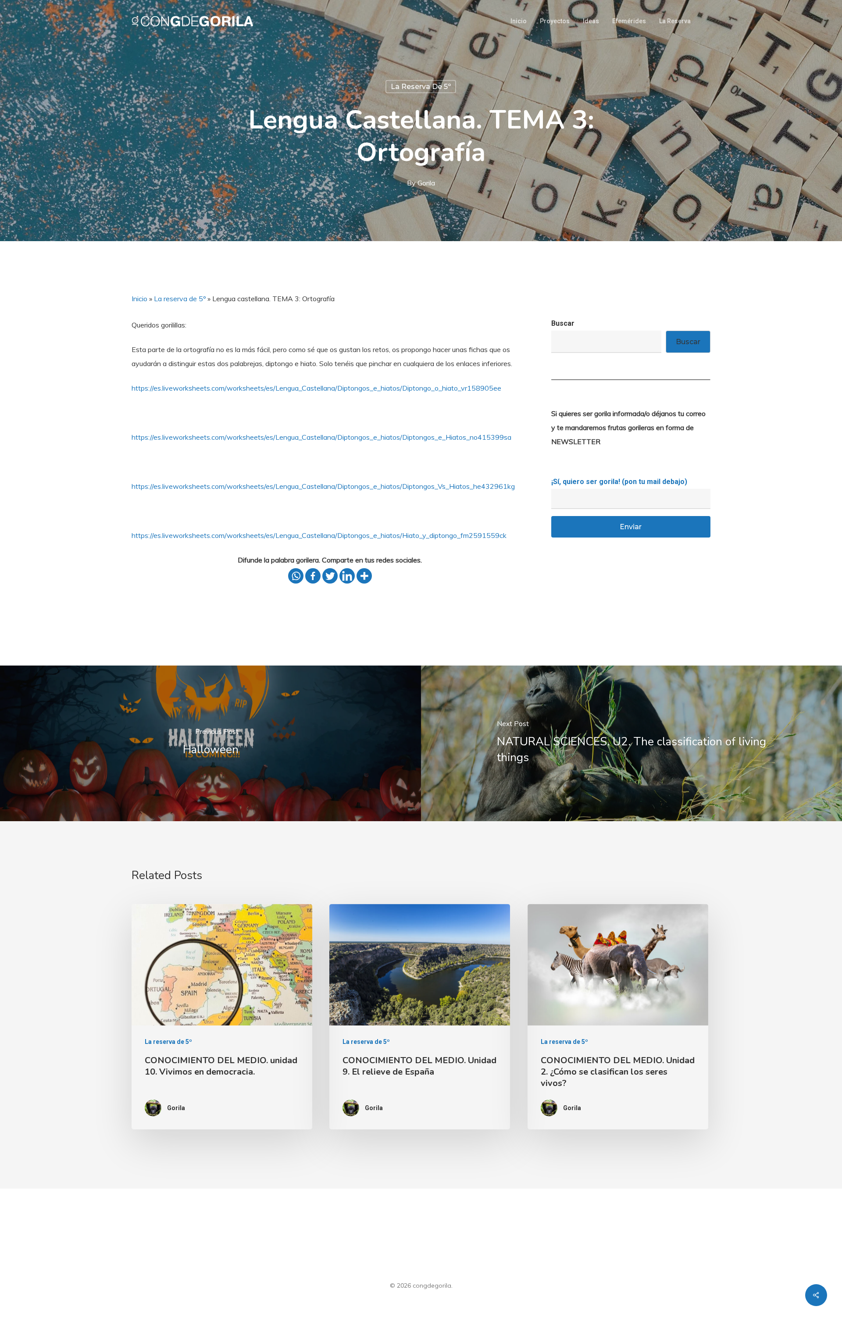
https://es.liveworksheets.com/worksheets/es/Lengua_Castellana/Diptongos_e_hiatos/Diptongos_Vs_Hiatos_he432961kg (323, 486)
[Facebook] (313, 576)
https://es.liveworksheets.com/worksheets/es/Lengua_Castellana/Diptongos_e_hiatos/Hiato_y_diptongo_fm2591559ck (319, 535)
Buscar (562, 323)
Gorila (426, 182)
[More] (364, 576)
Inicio (139, 298)
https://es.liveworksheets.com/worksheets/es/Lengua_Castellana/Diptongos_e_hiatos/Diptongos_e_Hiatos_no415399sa (321, 437)
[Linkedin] (347, 576)
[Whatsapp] (295, 576)
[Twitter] (330, 576)
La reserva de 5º (421, 86)
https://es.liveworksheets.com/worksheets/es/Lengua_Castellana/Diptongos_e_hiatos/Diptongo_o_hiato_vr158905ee (316, 388)
